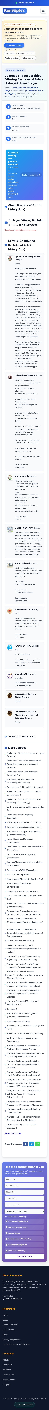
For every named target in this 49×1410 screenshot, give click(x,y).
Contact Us (7, 1365)
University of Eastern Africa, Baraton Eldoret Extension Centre (26, 714)
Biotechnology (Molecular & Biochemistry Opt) (24, 897)
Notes (5, 1335)
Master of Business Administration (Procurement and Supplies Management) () (25, 922)
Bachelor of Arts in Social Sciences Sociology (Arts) (22, 773)
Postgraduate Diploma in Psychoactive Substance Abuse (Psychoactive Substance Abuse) (23, 1093)
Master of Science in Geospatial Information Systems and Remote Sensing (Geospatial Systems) (25, 974)
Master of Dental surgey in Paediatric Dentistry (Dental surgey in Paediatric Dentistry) (23, 1064)
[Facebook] (25, 1144)
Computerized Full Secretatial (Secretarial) (25, 787)
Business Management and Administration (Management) (25, 863)
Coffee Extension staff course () (21, 941)
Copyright (7, 1384)
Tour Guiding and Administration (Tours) (24, 827)
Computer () (12, 1009)
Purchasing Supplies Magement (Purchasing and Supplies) (20, 781)
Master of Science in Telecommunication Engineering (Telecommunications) (24, 958)
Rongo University (23, 563)
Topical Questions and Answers (16, 1344)
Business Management (17, 1245)
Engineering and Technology (20, 1239)
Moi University (22, 476)
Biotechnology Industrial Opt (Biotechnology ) (19, 885)
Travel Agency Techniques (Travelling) (24, 822)
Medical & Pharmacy (16, 1251)
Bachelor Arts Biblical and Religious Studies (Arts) (25, 808)
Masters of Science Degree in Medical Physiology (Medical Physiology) (23, 1118)
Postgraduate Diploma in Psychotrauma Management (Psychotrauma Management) (25, 1103)
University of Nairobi (25, 375)
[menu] (43, 11)
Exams (5, 1320)
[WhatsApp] (37, 1144)
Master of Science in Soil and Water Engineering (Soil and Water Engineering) (25, 965)
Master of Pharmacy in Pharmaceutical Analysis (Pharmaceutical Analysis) (23, 1047)
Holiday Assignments (11, 1339)
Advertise (7, 1370)
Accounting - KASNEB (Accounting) (22, 870)
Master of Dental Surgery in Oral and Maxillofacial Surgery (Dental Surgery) (23, 1073)
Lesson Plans (8, 1330)
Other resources (28, 58)
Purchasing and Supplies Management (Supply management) (23, 833)
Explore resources (30, 175)
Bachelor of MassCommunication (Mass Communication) (24, 793)
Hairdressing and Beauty (18, 1227)
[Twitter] (31, 1144)
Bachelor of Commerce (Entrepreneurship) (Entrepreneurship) (25, 905)
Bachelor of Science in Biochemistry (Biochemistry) (22, 1039)
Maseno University (24, 528)
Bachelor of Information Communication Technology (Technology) (24, 801)
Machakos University (25, 674)
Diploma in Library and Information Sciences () (21, 1126)
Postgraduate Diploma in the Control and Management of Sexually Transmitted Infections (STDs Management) (24, 1082)
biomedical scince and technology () (23, 891)
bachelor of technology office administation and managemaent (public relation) (24, 948)
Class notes (9, 53)
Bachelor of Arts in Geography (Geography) (20, 816)
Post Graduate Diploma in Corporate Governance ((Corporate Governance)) (24, 912)
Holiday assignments (26, 53)
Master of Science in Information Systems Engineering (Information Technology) (25, 984)
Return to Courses (13, 1133)
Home (5, 1315)
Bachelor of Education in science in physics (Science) (25, 754)
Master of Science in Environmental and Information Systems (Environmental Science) (24, 993)
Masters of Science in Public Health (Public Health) (25, 1027)
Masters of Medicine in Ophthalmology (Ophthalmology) (23, 1111)
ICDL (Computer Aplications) (19, 874)
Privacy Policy (9, 1379)
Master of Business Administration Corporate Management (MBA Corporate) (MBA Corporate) (25, 933)
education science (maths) (18, 1021)
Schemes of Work (10, 1325)
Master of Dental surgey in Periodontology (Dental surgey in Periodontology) (25, 1055)
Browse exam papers (14, 45)
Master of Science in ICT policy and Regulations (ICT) (22, 1003)
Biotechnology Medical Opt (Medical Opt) (25, 879)
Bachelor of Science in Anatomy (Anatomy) (25, 1033)
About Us (6, 1360)
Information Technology (18, 1221)
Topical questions (12, 58)
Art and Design (14, 1233)
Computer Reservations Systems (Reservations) (21, 856)
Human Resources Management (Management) (20, 840)
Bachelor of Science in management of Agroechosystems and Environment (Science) (24, 764)
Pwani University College (27, 646)
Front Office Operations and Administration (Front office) (25, 848)
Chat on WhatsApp (13, 1299)
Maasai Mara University (26, 609)
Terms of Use (8, 1375)
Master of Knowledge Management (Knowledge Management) (22, 1015)
